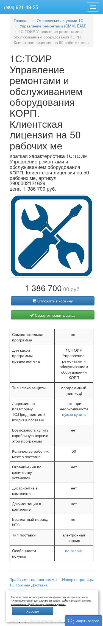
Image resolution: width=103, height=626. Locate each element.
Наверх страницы (78, 579)
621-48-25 (21, 6)
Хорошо (32, 611)
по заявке (73, 550)
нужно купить (74, 414)
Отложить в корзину (54, 301)
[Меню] (93, 7)
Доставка (39, 585)
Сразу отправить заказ (54, 315)
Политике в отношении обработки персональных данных (51, 602)
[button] (83, 620)
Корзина (22, 585)
